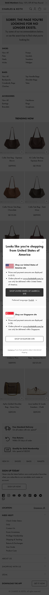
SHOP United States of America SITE (24, 292)
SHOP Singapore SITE (25, 339)
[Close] (43, 242)
